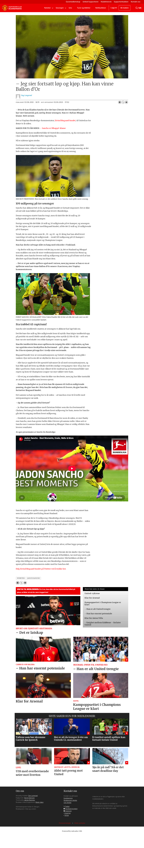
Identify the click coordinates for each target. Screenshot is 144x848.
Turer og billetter (83, 8)
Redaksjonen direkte (70, 800)
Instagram (68, 811)
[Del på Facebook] (119, 102)
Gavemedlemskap (73, 2)
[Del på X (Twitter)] (123, 102)
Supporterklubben (121, 2)
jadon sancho (33, 578)
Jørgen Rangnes (29, 800)
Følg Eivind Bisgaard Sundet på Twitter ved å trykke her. (41, 569)
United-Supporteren (90, 2)
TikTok (67, 815)
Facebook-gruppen (71, 809)
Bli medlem (124, 8)
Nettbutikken (100, 8)
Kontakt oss (135, 2)
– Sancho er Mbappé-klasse (53, 128)
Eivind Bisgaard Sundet (65, 120)
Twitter (67, 806)
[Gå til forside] (12, 8)
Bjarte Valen (39, 802)
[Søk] (136, 8)
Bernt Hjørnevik (29, 798)
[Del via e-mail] (126, 102)
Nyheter (47, 8)
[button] (20, 729)
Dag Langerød (33, 795)
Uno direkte (67, 802)
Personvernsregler (65, 823)
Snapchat (68, 813)
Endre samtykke (80, 823)
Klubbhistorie (106, 2)
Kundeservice (68, 798)
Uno (70, 8)
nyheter (21, 578)
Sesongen (60, 8)
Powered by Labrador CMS (72, 831)
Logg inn (114, 8)
